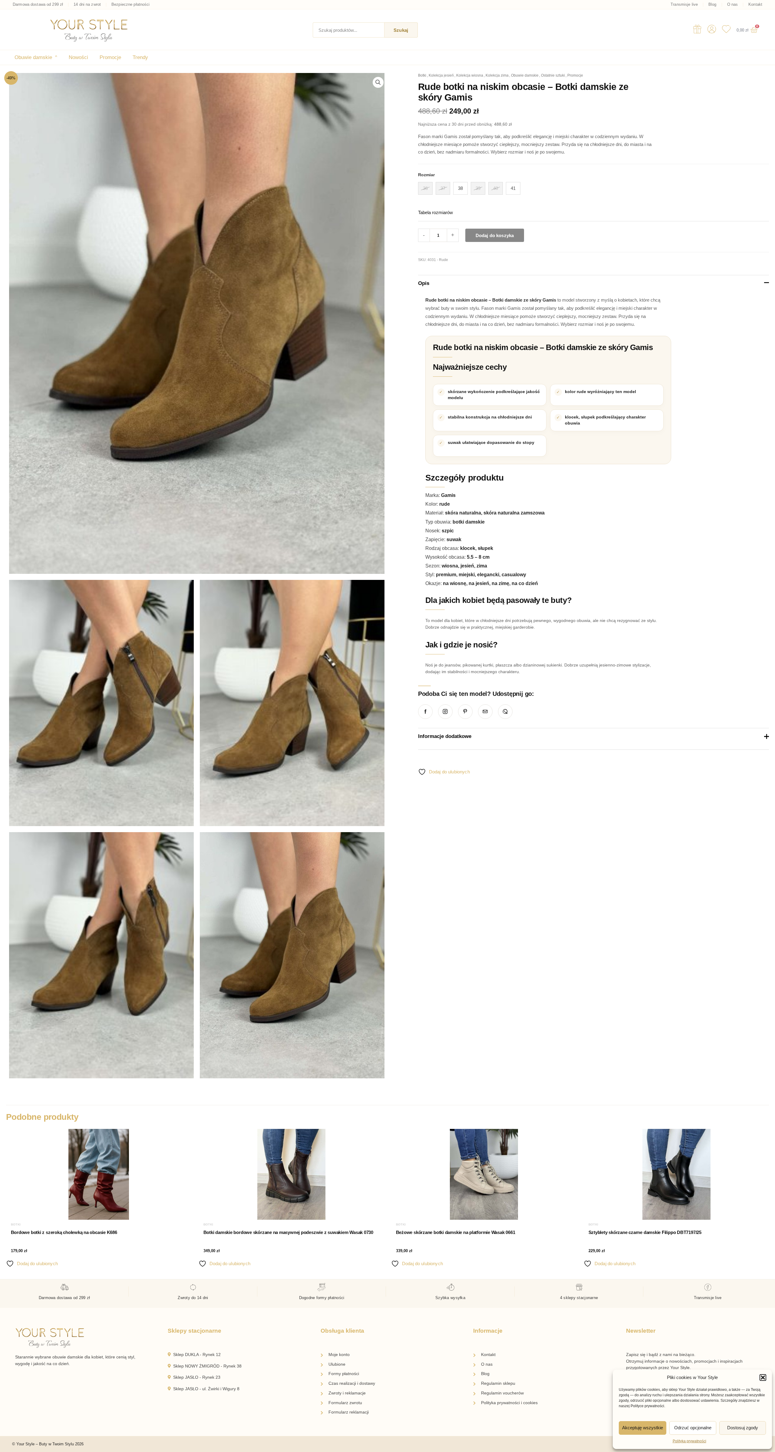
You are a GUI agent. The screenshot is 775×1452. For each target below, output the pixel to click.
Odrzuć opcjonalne (692, 1427)
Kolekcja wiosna (469, 75)
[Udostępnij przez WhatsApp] (505, 711)
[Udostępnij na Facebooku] (425, 711)
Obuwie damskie (36, 57)
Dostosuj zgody (742, 1427)
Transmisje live (684, 4)
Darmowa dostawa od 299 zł (38, 4)
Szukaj (401, 30)
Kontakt (755, 4)
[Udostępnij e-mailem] (485, 711)
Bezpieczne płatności (130, 4)
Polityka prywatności (689, 1441)
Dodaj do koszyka (495, 235)
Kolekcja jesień (441, 75)
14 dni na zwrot (87, 4)
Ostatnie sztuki (553, 75)
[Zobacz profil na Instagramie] (445, 711)
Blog (712, 4)
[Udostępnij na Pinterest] (465, 711)
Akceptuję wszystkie (642, 1427)
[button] (763, 1377)
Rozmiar (426, 174)
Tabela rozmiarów (435, 212)
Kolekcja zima (497, 75)
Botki (422, 75)
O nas (732, 4)
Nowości (78, 57)
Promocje (110, 57)
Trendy (140, 57)
